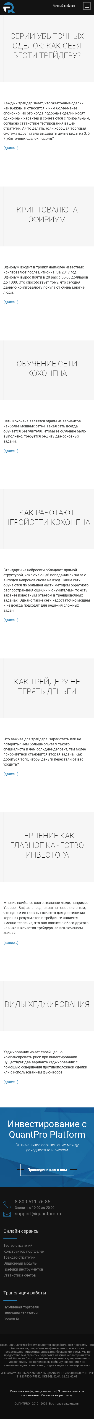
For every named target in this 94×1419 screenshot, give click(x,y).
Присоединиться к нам (47, 1170)
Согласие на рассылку (57, 1395)
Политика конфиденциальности (33, 1391)
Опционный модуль (20, 1263)
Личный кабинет (64, 6)
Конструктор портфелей (23, 1251)
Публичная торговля (21, 1307)
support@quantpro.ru (38, 1213)
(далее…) (10, 148)
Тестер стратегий (17, 1245)
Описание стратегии (20, 1313)
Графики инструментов (23, 1269)
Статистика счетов (19, 1275)
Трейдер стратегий (19, 1257)
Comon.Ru (11, 1319)
